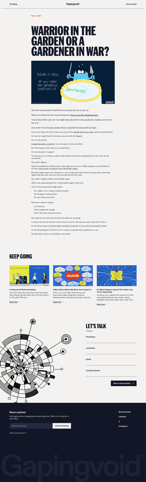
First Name (90, 337)
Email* (88, 359)
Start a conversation (122, 383)
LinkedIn (122, 417)
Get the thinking (62, 426)
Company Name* (93, 370)
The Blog (13, 4)
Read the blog (125, 412)
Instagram (123, 426)
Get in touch (131, 4)
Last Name (90, 348)
